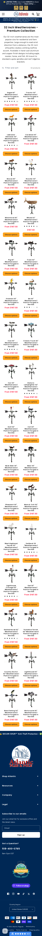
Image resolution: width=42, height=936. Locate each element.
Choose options (11, 109)
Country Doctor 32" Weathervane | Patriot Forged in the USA (11, 675)
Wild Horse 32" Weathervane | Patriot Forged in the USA (11, 221)
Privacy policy (9, 930)
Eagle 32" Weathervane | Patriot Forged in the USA (11, 96)
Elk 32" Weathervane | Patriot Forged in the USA (30, 302)
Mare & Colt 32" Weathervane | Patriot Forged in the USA (30, 508)
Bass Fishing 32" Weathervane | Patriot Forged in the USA (11, 714)
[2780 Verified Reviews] (21, 878)
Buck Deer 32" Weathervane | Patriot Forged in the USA (11, 469)
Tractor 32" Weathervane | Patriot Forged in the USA (30, 96)
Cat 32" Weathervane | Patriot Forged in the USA (30, 430)
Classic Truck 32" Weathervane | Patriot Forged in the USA (30, 344)
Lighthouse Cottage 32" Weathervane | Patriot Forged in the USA (11, 589)
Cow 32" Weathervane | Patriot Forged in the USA (11, 344)
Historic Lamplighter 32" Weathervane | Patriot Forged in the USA (30, 387)
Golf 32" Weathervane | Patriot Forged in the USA (11, 430)
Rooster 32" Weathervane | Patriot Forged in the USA (30, 182)
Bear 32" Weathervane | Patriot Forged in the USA (30, 469)
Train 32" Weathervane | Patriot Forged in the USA (30, 263)
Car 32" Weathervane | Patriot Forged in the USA (11, 386)
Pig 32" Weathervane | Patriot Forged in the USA (11, 263)
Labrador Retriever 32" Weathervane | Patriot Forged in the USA (11, 139)
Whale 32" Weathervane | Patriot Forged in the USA (30, 221)
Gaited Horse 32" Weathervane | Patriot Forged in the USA (11, 633)
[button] (2, 14)
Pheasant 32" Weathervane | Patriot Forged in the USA (11, 508)
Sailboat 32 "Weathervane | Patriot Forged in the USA (30, 546)
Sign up (21, 835)
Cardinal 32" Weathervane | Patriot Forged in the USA (30, 138)
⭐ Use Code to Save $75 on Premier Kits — (21, 3)
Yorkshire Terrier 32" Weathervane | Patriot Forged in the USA (31, 633)
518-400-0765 (11, 848)
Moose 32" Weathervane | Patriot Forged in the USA (11, 182)
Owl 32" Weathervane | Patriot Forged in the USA (30, 589)
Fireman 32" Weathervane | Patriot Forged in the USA (11, 302)
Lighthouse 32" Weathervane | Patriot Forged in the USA (30, 675)
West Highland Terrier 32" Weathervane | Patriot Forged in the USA (11, 547)
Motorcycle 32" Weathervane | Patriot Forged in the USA (30, 714)
